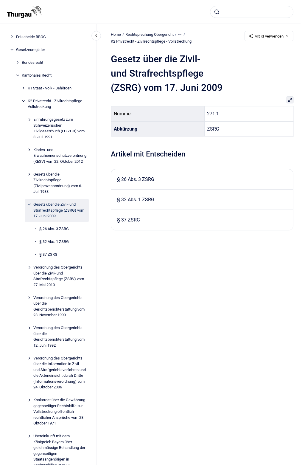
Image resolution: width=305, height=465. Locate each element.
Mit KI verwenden (269, 36)
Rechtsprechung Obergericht (149, 34)
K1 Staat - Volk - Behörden (49, 88)
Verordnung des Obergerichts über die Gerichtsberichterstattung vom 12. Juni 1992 (59, 337)
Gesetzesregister (30, 49)
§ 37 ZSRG (48, 254)
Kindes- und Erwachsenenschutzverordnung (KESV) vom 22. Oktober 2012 (59, 156)
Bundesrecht (32, 62)
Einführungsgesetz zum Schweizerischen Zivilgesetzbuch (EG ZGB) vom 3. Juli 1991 (59, 128)
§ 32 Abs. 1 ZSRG (54, 241)
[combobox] (251, 12)
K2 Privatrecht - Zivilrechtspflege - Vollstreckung (56, 104)
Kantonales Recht (37, 75)
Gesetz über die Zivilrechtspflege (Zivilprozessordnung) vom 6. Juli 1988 (57, 183)
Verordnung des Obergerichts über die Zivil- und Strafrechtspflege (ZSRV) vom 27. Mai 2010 (58, 276)
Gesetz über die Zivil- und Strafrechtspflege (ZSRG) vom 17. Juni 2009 (58, 210)
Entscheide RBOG (31, 37)
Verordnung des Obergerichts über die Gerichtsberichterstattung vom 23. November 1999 (59, 306)
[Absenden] (217, 12)
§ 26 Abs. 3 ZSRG (54, 229)
